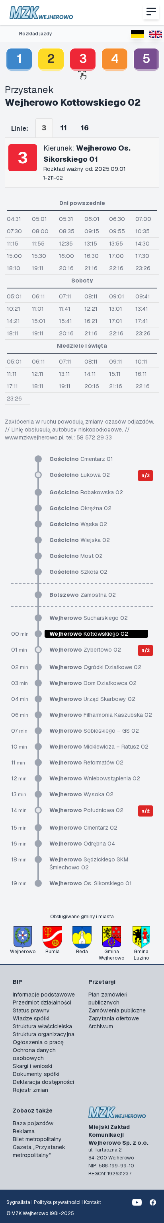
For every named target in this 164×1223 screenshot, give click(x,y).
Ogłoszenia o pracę (38, 1042)
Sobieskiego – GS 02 (94, 730)
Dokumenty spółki (36, 1074)
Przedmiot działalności (42, 1002)
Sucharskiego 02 (88, 617)
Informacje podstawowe (44, 994)
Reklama (24, 1131)
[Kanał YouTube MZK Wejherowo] (137, 1202)
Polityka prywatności (57, 1202)
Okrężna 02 (80, 508)
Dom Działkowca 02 (93, 683)
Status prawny (31, 1010)
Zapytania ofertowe (113, 1018)
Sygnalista (18, 1202)
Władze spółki (31, 1018)
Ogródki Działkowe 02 (95, 667)
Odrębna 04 (82, 843)
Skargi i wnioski (32, 1066)
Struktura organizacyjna (43, 1034)
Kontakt (92, 1202)
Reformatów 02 (86, 762)
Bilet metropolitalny (37, 1139)
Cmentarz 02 (83, 827)
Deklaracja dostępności (43, 1082)
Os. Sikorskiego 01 (90, 883)
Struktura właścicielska (42, 1026)
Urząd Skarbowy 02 (92, 698)
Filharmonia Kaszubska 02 (100, 714)
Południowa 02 (86, 810)
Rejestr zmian (30, 1089)
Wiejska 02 (79, 540)
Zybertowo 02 (85, 649)
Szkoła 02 (78, 571)
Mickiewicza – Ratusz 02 (98, 746)
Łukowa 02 (79, 474)
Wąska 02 (78, 524)
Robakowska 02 (86, 492)
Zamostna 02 (82, 594)
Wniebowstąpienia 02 (94, 778)
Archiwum (100, 1026)
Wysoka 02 (81, 794)
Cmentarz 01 (81, 458)
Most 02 (76, 555)
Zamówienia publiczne (117, 1010)
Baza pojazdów (33, 1123)
